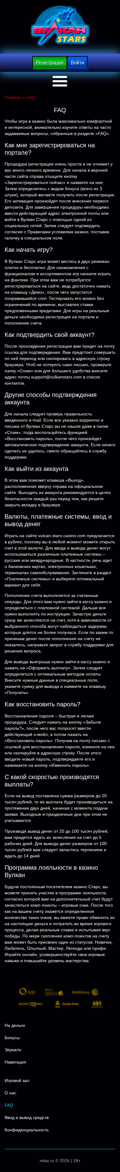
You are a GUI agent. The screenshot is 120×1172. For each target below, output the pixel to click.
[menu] (60, 81)
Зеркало (13, 1049)
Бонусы (12, 1037)
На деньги (15, 1025)
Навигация (15, 1062)
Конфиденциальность (27, 1129)
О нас (10, 1092)
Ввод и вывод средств (27, 1117)
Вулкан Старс (60, 26)
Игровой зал (17, 1080)
